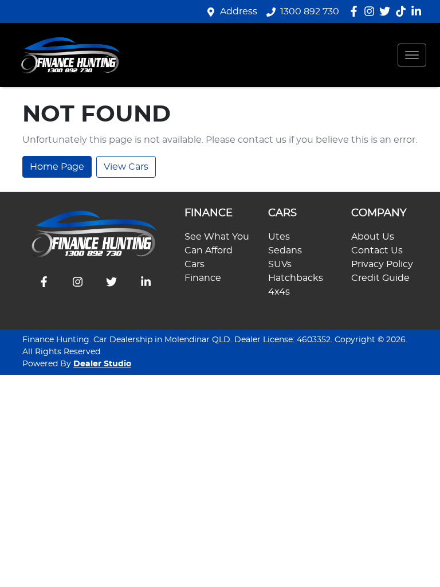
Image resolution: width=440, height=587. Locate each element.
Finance (202, 278)
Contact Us (377, 250)
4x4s (279, 291)
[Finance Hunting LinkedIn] (418, 11)
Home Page (57, 166)
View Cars (126, 166)
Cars (194, 264)
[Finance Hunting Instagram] (371, 11)
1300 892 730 (309, 11)
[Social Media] (403, 11)
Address (238, 11)
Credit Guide (380, 278)
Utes (279, 236)
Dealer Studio (102, 364)
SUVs (280, 264)
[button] (412, 55)
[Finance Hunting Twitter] (387, 11)
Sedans (285, 250)
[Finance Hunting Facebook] (356, 11)
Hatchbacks (295, 278)
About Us (372, 236)
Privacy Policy (382, 264)
